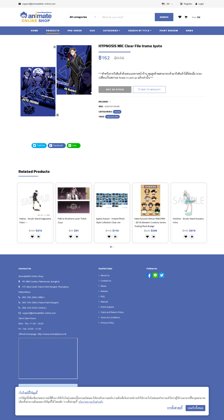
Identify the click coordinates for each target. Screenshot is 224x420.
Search (164, 17)
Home (34, 30)
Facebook (58, 145)
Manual (104, 302)
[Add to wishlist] (32, 236)
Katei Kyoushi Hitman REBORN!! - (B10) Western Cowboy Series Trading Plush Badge (150, 222)
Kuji (92, 30)
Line (75, 145)
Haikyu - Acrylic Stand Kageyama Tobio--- (35, 221)
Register (187, 4)
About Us (105, 275)
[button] (27, 126)
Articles (104, 291)
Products (53, 30)
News (189, 30)
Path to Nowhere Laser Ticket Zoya (72, 221)
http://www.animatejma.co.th (52, 334)
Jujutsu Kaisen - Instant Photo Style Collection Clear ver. (110, 221)
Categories (111, 30)
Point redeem (169, 30)
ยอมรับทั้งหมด (195, 408)
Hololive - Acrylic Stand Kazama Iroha (188, 221)
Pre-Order (75, 30)
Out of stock (115, 89)
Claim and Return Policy (112, 312)
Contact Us (106, 281)
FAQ (103, 296)
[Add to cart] (38, 236)
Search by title (139, 30)
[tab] (111, 247)
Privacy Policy (107, 323)
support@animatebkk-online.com (38, 4)
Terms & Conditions (110, 317)
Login (201, 4)
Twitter (40, 145)
